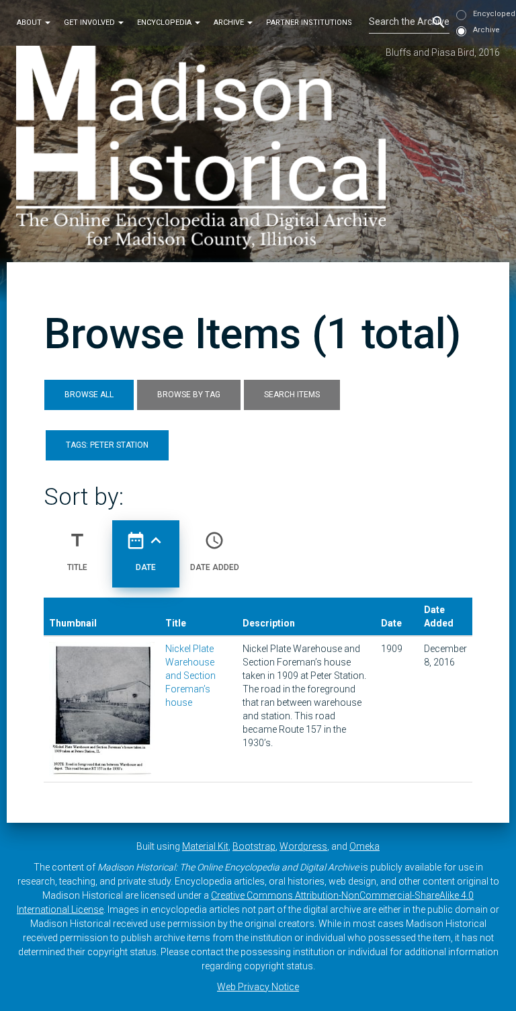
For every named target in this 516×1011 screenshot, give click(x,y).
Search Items (292, 394)
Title (77, 550)
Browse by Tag (188, 394)
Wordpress (303, 846)
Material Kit (205, 846)
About (30, 22)
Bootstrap (253, 846)
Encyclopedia (165, 22)
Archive (230, 22)
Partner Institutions (309, 22)
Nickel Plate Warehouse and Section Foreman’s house (190, 675)
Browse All (89, 394)
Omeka (364, 846)
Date (146, 550)
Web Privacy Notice (258, 986)
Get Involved (90, 22)
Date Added (214, 550)
